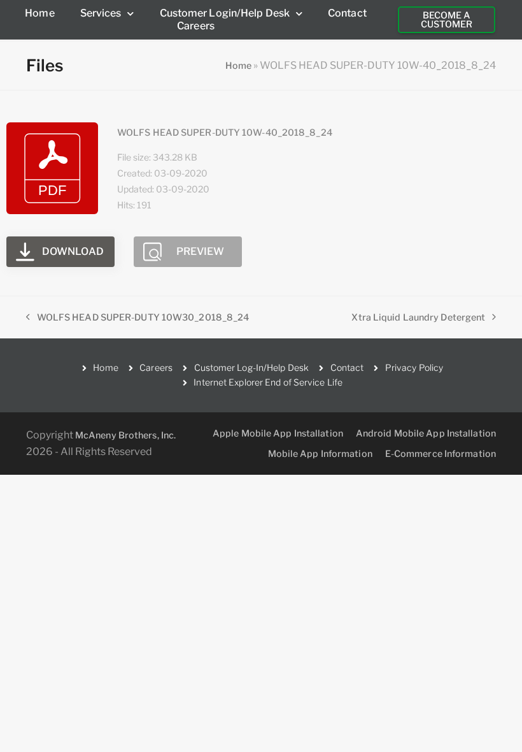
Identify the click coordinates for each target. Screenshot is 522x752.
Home (39, 13)
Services (101, 13)
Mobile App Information (320, 453)
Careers (196, 26)
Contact (347, 13)
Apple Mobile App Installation (278, 433)
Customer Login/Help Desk (225, 13)
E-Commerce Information (440, 453)
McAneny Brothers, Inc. (125, 435)
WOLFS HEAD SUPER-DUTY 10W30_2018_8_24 (137, 316)
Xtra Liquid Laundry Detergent (418, 316)
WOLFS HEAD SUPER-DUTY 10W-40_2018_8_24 (224, 132)
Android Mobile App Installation (426, 433)
